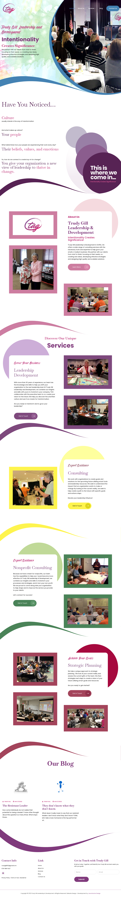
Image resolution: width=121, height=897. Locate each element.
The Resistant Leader (15, 805)
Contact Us (113, 8)
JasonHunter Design (94, 893)
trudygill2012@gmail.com (9, 865)
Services (91, 8)
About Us (81, 8)
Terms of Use (15, 878)
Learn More (77, 267)
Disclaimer (23, 878)
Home (71, 8)
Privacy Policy (6, 878)
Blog (101, 8)
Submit (81, 879)
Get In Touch (23, 416)
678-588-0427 (6, 868)
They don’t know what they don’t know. (58, 807)
